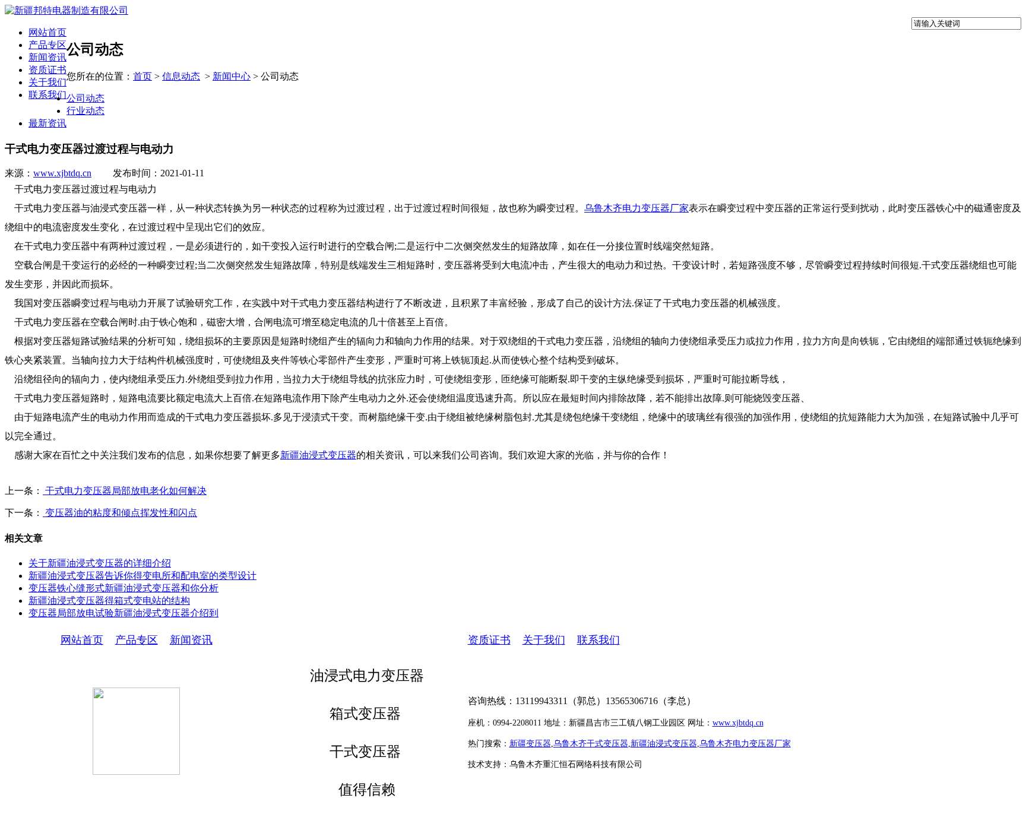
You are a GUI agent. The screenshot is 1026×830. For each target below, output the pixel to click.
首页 (142, 76)
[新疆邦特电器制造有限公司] (66, 10)
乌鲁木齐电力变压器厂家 (636, 208)
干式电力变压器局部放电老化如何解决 (125, 491)
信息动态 (181, 76)
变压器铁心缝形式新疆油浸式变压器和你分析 (123, 588)
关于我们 (47, 82)
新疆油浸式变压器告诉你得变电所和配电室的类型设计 (142, 576)
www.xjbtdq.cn (62, 173)
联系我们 (47, 95)
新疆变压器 (530, 743)
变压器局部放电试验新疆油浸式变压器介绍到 (123, 613)
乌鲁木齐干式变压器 (590, 743)
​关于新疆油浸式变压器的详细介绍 (99, 563)
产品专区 (47, 45)
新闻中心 (232, 76)
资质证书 (47, 70)
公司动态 (85, 98)
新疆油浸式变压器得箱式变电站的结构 (109, 600)
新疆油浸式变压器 (318, 455)
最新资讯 (47, 123)
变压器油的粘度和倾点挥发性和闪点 (120, 513)
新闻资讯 (47, 57)
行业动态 (85, 111)
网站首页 (47, 32)
